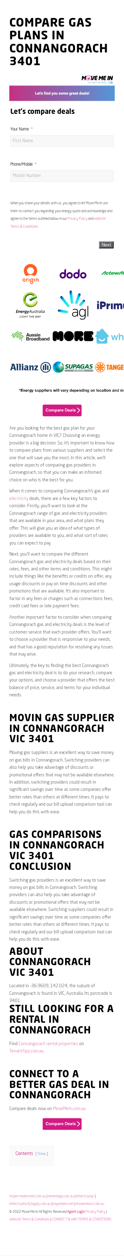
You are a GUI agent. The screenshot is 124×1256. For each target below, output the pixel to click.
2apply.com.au (40, 1204)
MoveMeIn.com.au (69, 1109)
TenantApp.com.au (26, 1051)
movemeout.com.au (90, 1204)
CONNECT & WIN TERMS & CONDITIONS (82, 1219)
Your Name (19, 129)
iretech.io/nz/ (18, 1204)
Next (106, 244)
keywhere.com (63, 1204)
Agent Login (76, 1212)
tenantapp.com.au (61, 1196)
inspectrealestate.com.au (27, 1196)
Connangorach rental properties (48, 1044)
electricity (18, 499)
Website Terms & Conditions (29, 1219)
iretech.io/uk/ (85, 1196)
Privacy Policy (77, 218)
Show (42, 1154)
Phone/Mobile (21, 165)
